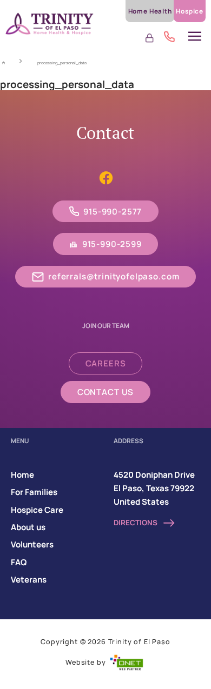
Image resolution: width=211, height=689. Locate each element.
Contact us (105, 392)
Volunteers (32, 544)
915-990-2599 (112, 244)
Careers (105, 363)
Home (22, 474)
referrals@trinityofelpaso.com (113, 276)
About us (28, 527)
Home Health (150, 11)
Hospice (189, 11)
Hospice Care (37, 510)
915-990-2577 (112, 211)
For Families (34, 492)
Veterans (29, 579)
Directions (136, 522)
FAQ (19, 562)
